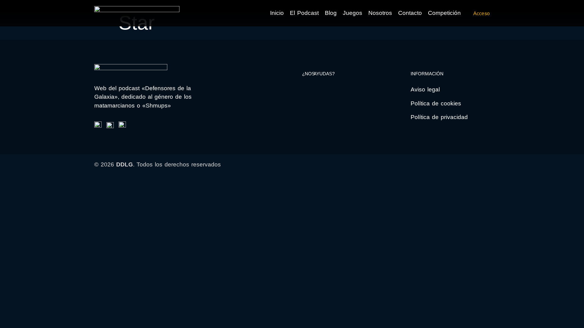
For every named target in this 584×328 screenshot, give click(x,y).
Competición (444, 13)
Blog (331, 13)
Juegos (352, 13)
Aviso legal (425, 89)
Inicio (277, 13)
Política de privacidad (439, 117)
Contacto (410, 13)
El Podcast (304, 13)
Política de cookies (436, 103)
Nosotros (380, 13)
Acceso (481, 13)
